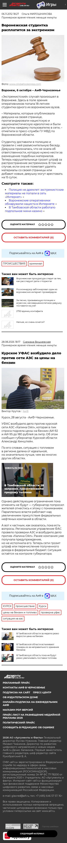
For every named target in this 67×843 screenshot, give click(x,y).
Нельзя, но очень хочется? (30, 322)
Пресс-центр (42, 692)
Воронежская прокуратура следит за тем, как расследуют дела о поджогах (38, 279)
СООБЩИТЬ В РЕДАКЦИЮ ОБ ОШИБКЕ (28, 727)
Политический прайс (19, 722)
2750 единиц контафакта (29, 311)
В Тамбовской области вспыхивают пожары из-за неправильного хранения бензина (37, 647)
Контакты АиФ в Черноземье (24, 687)
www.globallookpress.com (25, 84)
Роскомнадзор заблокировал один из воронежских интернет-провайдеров (36, 290)
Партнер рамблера (50, 826)
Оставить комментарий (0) (34, 237)
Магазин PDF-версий (18, 709)
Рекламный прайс (16, 682)
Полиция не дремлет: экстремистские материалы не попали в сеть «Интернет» (34, 193)
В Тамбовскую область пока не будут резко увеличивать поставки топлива (36, 656)
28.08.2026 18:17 (11, 341)
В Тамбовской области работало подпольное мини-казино (30, 209)
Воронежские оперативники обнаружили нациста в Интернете (29, 202)
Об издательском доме (20, 697)
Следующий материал (32, 834)
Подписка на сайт (16, 692)
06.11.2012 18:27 (10, 13)
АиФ (26, 411)
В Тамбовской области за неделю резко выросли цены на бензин (37, 634)
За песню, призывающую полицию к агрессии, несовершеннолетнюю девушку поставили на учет (39, 303)
